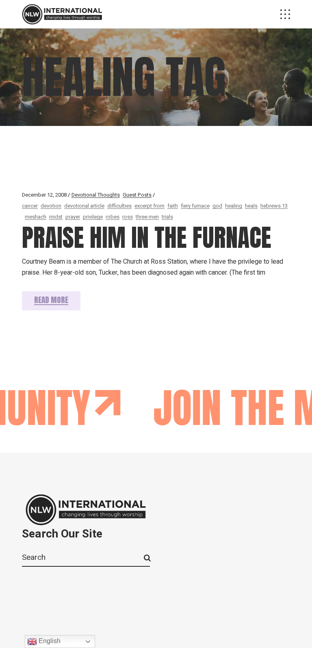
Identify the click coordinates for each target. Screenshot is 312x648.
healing (233, 206)
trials (167, 217)
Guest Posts (137, 195)
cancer (30, 206)
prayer (72, 217)
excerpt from (149, 206)
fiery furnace (195, 206)
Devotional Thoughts (96, 195)
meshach (35, 217)
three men (147, 217)
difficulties (119, 206)
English (49, 640)
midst (56, 217)
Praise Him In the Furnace (146, 237)
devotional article (84, 206)
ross (127, 217)
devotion (51, 206)
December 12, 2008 (44, 195)
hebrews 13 (274, 206)
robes (112, 217)
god (217, 206)
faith (172, 206)
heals (251, 206)
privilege (93, 217)
